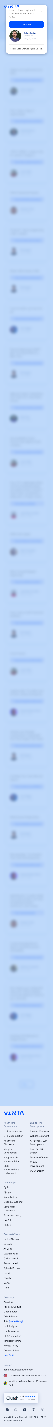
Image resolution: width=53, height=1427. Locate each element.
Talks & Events (11, 1316)
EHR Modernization (13, 1135)
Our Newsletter (12, 1331)
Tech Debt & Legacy (36, 1151)
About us (8, 1301)
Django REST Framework (10, 1208)
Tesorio (7, 1273)
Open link (26, 24)
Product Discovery (39, 1130)
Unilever (8, 1243)
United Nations (11, 1239)
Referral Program (12, 1340)
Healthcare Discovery (9, 1142)
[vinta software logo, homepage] (14, 1113)
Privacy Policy (11, 1345)
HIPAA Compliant (12, 1335)
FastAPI (7, 1219)
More (6, 1287)
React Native (10, 1196)
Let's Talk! (9, 1355)
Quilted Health (11, 1258)
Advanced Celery (13, 1215)
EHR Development (13, 1130)
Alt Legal (8, 1248)
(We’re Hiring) (16, 1321)
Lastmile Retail (11, 1253)
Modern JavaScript (13, 1201)
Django (7, 1192)
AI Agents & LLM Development (38, 1142)
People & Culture (12, 1306)
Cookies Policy (11, 1350)
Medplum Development (10, 1151)
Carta (6, 1282)
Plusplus (8, 1277)
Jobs (6, 1321)
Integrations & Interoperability (11, 1159)
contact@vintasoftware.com (18, 1369)
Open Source (11, 1311)
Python (7, 1187)
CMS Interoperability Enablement (11, 1169)
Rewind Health (11, 1263)
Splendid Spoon (12, 1268)
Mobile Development (37, 1164)
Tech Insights (10, 1326)
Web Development (39, 1135)
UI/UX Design (37, 1170)
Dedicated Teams (39, 1157)
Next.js (7, 1224)
